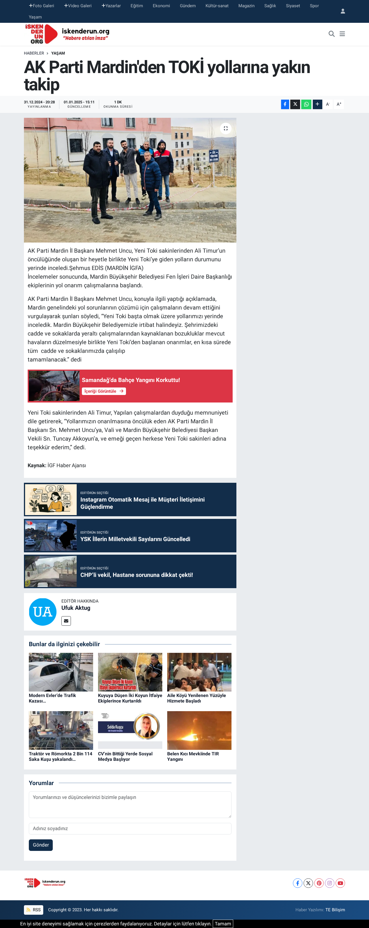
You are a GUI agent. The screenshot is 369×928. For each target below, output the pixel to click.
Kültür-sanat (217, 5)
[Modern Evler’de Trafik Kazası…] (61, 671)
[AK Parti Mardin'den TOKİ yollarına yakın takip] (130, 180)
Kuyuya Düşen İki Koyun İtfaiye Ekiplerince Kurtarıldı (130, 698)
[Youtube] (340, 883)
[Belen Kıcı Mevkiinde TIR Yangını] (199, 730)
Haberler (34, 53)
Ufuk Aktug (75, 607)
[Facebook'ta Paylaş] (285, 104)
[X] (308, 883)
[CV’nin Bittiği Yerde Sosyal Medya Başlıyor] (130, 730)
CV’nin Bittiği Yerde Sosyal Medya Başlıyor (125, 756)
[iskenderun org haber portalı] (68, 34)
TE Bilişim (335, 909)
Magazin (246, 5)
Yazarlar (113, 5)
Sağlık (270, 5)
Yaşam (35, 17)
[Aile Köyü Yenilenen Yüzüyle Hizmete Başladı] (199, 671)
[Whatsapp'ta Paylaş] (306, 104)
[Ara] (331, 34)
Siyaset (293, 5)
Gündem (188, 5)
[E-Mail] (66, 621)
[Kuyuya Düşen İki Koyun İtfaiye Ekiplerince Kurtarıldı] (130, 671)
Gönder (41, 845)
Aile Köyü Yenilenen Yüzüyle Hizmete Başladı (196, 698)
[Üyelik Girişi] (340, 11)
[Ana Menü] (342, 34)
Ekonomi (161, 5)
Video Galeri (80, 5)
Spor (314, 5)
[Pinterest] (319, 883)
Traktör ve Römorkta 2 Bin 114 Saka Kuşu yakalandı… (60, 756)
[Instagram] (329, 883)
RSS (36, 909)
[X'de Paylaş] (295, 104)
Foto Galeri (43, 5)
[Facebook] (297, 883)
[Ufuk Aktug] (43, 611)
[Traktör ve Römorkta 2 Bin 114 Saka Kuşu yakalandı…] (61, 730)
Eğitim (137, 5)
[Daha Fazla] (317, 104)
